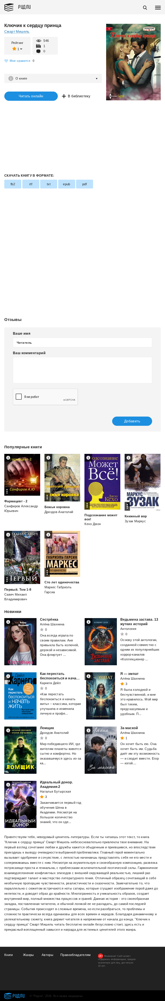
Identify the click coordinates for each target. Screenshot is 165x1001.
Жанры (28, 955)
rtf (30, 184)
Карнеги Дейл (50, 683)
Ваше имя (21, 333)
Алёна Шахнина (52, 624)
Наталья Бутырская (55, 791)
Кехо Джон (92, 524)
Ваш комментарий (29, 353)
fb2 (13, 184)
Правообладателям (75, 955)
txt (48, 184)
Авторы (47, 955)
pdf (84, 184)
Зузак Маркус (135, 521)
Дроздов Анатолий (58, 512)
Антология (128, 629)
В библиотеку (79, 96)
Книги (8, 955)
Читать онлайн (31, 96)
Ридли (24, 6)
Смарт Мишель (16, 31)
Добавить (132, 421)
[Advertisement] (82, 221)
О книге (21, 78)
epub (66, 184)
